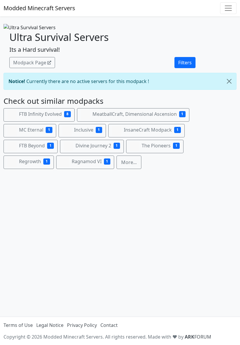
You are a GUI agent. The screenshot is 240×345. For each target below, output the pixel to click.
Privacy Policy (82, 325)
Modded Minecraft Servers (39, 8)
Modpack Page (29, 62)
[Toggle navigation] (228, 8)
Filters (185, 62)
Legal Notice (50, 325)
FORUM (198, 337)
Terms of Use (18, 325)
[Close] (229, 81)
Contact (109, 325)
